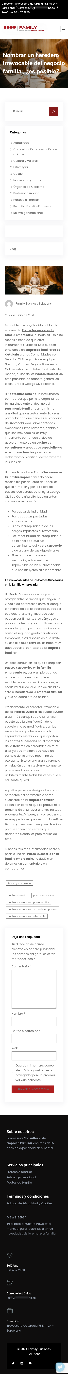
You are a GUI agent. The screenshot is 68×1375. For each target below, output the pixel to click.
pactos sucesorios (43, 895)
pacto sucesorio (17, 895)
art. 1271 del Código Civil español (31, 384)
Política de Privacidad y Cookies (29, 1203)
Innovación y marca (27, 180)
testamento (38, 413)
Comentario (21, 966)
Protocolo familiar (19, 1172)
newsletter (43, 1224)
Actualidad (21, 143)
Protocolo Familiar (26, 200)
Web (15, 1048)
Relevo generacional (28, 213)
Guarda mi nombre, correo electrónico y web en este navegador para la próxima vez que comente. (35, 1073)
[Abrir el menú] (63, 29)
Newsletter (16, 1217)
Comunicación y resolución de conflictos (33, 151)
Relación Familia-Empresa (32, 206)
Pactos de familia (19, 1183)
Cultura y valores (25, 161)
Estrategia (20, 167)
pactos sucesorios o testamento (27, 916)
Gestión (18, 174)
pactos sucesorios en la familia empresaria (32, 909)
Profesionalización (26, 193)
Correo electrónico (26, 1031)
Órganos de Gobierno (28, 187)
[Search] (53, 111)
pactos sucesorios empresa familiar (28, 902)
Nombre (18, 1014)
